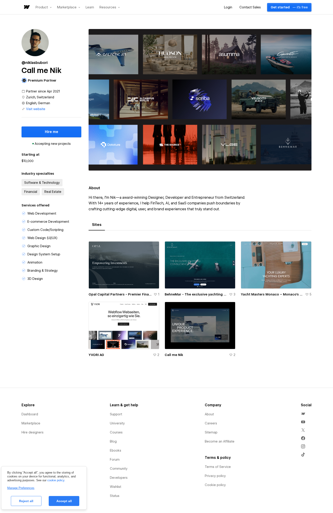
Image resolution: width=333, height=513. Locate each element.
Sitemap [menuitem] (211, 432)
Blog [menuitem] (113, 441)
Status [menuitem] (114, 496)
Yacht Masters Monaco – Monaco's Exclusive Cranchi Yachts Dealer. (272, 294)
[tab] (97, 224)
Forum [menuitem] (115, 459)
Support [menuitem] (116, 414)
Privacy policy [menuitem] (215, 476)
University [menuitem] (117, 423)
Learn (90, 7)
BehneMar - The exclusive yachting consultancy (196, 294)
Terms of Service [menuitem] (218, 467)
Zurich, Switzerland (40, 97)
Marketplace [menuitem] (31, 423)
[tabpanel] (200, 301)
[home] (26, 7)
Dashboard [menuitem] (30, 414)
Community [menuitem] (119, 468)
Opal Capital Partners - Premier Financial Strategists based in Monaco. (120, 294)
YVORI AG (96, 355)
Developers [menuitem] (119, 477)
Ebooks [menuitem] (115, 450)
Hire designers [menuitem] (32, 432)
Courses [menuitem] (116, 432)
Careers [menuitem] (211, 423)
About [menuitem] (209, 414)
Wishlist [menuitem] (115, 487)
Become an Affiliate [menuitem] (219, 441)
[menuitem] (303, 413)
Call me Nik (174, 355)
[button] (43, 7)
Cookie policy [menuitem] (215, 485)
